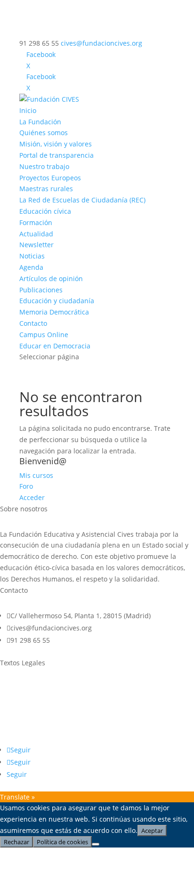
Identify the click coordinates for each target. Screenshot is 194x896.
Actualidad (36, 233)
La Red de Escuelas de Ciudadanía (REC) (82, 199)
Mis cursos (36, 475)
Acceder (32, 497)
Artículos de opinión (51, 278)
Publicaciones (41, 289)
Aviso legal (16, 688)
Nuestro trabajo (44, 166)
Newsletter (36, 244)
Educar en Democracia (54, 345)
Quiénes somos (43, 132)
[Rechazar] (95, 844)
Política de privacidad (34, 706)
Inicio (27, 110)
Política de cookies (28, 723)
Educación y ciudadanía (56, 300)
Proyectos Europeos (50, 177)
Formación (35, 222)
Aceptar (152, 830)
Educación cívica (45, 211)
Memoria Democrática (54, 311)
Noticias (32, 255)
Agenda (31, 267)
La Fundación (40, 121)
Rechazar (16, 842)
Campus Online (43, 334)
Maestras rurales (46, 188)
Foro (26, 486)
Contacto (33, 323)
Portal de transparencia (56, 155)
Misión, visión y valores (55, 143)
